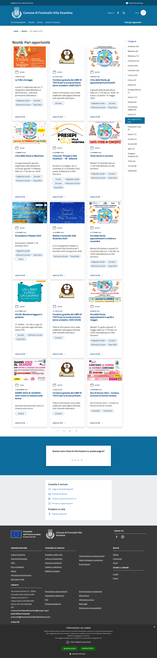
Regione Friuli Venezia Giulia (22, 3)
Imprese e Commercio (53, 562)
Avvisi (22, 385)
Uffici (13, 562)
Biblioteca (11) (133, 56)
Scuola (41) (132, 139)
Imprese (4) (132, 102)
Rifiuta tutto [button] (87, 648)
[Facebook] (117, 12)
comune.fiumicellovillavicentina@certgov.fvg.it (30, 610)
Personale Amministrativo (21, 575)
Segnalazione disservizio (54, 595)
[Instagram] (123, 12)
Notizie (22, 72)
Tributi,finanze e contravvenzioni (92, 556)
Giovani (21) (132, 97)
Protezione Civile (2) (134, 128)
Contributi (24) (133, 70)
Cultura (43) (132, 75)
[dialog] (78, 641)
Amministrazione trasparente (90, 591)
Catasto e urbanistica (53, 567)
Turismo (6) (132, 165)
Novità (24, 31)
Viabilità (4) (132, 170)
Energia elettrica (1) (134, 91)
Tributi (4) (131, 161)
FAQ (46, 599)
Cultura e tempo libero (53, 558)
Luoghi (115, 574)
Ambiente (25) (133, 46)
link (100, 638)
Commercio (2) (133, 60)
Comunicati (117, 558)
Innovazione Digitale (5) (132, 108)
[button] (78, 654)
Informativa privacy (86, 599)
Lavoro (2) (132, 114)
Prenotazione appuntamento (56, 591)
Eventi (115, 578)
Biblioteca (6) (133, 51)
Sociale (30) (132, 144)
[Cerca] (143, 12)
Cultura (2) (132, 80)
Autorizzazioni (84, 564)
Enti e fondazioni (17, 567)
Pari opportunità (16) (134, 120)
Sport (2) (131, 148)
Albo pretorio (84, 595)
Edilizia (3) (132, 84)
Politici (13, 571)
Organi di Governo (18, 554)
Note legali (83, 603)
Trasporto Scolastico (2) (133, 155)
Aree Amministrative (19, 558)
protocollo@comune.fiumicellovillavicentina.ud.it (30, 617)
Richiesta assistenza (53, 603)
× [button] (154, 627)
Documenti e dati (17, 579)
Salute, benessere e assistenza (91, 560)
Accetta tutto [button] (69, 649)
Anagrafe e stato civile (53, 554)
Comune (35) (133, 65)
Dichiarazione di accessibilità (90, 608)
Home (16, 31)
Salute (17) (132, 134)
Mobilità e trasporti (52, 571)
